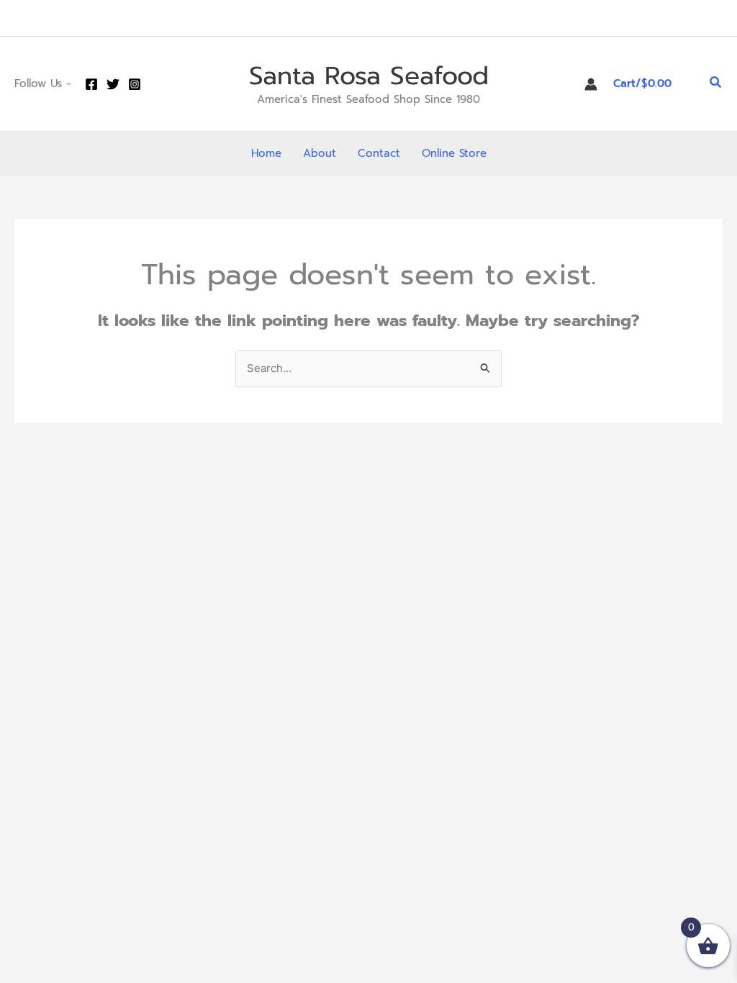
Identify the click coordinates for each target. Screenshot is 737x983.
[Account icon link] (590, 84)
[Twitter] (113, 84)
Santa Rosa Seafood (369, 76)
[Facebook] (91, 84)
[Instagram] (134, 84)
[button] (716, 83)
